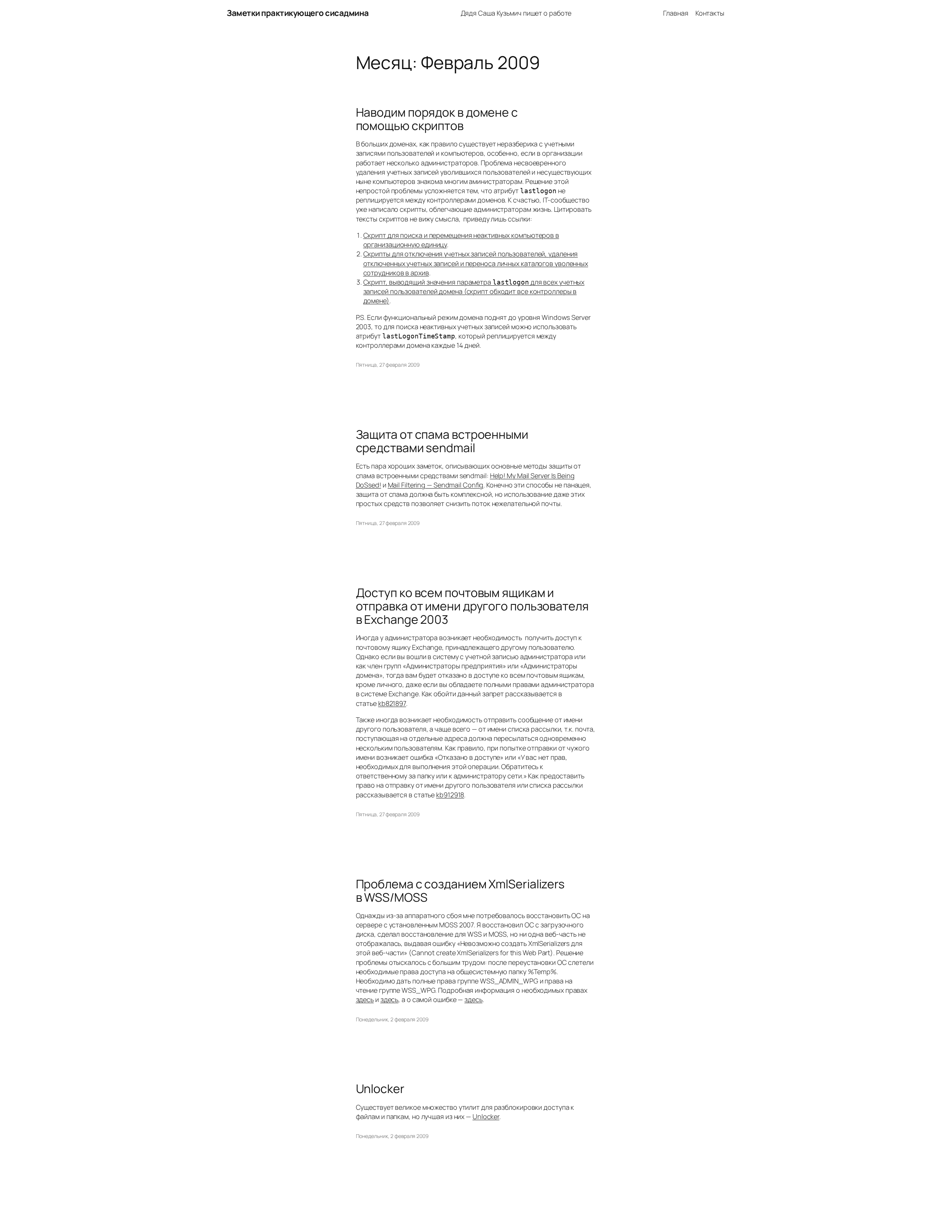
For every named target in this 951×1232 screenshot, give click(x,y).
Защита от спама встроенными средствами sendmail (442, 441)
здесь (365, 999)
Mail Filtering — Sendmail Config (436, 484)
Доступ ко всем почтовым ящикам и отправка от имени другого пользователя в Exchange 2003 (472, 606)
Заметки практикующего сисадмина (298, 13)
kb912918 (450, 794)
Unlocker (380, 1088)
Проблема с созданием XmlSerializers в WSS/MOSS (460, 890)
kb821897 (392, 703)
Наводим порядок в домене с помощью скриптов (437, 119)
